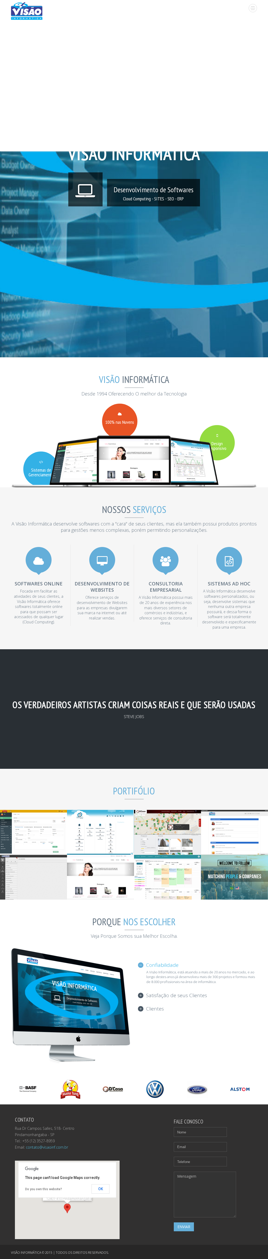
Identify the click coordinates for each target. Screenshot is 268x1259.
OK (100, 1189)
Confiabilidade (162, 965)
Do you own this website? (43, 1189)
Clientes (155, 1008)
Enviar (183, 1226)
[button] (67, 1208)
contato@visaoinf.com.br (47, 1147)
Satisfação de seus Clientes (176, 995)
